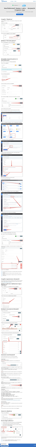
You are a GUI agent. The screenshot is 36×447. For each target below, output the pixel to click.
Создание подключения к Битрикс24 (7, 282)
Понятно (4, 445)
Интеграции (12, 1)
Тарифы (15, 1)
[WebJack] (5, 1)
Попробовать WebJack (20, 14)
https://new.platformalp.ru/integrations (16, 111)
